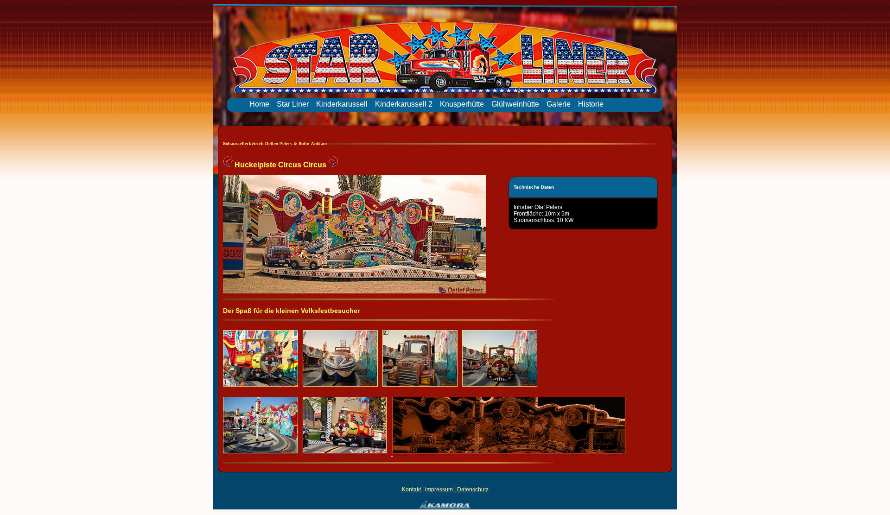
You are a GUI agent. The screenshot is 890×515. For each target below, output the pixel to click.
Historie (591, 104)
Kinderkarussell (342, 104)
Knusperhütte (462, 104)
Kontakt (411, 489)
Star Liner (293, 104)
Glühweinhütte (515, 104)
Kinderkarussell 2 (403, 104)
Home (259, 104)
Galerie (559, 104)
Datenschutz (473, 489)
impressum (439, 489)
